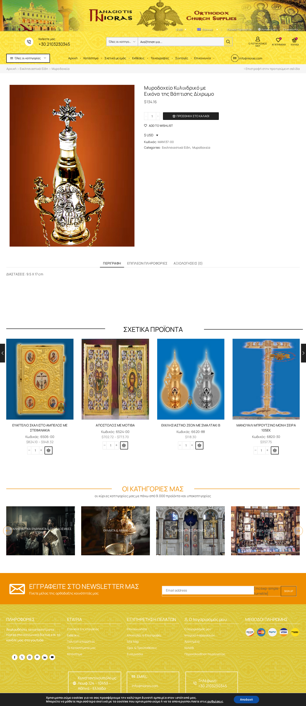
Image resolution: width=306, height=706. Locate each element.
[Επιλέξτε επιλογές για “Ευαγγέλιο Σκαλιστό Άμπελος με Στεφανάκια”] (48, 450)
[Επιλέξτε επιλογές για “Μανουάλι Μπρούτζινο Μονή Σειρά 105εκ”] (275, 450)
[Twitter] (22, 657)
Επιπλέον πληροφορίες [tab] (147, 263)
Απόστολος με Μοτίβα (115, 425)
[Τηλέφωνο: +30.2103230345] (195, 683)
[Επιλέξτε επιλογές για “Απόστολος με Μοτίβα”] (124, 445)
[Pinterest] (37, 657)
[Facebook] (14, 657)
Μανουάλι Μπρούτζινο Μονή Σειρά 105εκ (266, 428)
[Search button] (228, 42)
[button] (7, 530)
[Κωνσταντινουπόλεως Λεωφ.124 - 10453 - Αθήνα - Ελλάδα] (74, 683)
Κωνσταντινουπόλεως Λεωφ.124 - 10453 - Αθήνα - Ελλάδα (97, 683)
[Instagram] (29, 657)
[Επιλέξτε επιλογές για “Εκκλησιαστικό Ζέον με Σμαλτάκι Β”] (199, 445)
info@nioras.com (250, 58)
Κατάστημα (90, 58)
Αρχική (72, 58)
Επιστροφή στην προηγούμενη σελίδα (273, 69)
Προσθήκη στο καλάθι (193, 116)
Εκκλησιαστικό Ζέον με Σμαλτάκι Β (190, 425)
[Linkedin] (45, 657)
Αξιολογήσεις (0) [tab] (188, 263)
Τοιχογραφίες (160, 58)
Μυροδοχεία (61, 69)
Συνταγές (181, 58)
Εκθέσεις (138, 58)
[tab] (112, 263)
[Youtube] (52, 657)
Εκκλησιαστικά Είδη (34, 69)
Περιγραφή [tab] (112, 263)
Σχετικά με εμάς (115, 58)
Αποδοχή (246, 699)
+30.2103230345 (54, 44)
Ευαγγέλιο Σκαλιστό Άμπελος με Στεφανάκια (39, 428)
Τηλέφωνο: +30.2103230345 (212, 683)
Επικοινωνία (202, 58)
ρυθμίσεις (215, 701)
